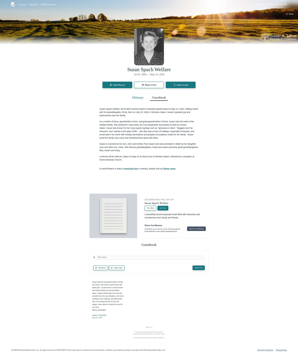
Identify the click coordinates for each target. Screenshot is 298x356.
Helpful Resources (48, 4)
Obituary (138, 97)
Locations (22, 4)
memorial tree (131, 169)
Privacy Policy (142, 334)
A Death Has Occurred (277, 4)
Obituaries (33, 4)
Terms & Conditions (265, 350)
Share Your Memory (196, 229)
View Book (150, 208)
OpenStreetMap (152, 338)
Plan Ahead (259, 4)
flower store (169, 169)
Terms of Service (155, 334)
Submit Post (199, 268)
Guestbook (159, 97)
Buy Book (163, 208)
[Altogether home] (13, 4)
